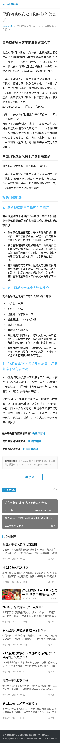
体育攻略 (49, 26)
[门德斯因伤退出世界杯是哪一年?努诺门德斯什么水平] (11, 594)
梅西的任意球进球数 (15, 567)
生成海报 (10, 490)
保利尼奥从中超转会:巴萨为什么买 (24, 630)
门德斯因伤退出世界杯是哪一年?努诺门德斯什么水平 (39, 592)
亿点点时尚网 (30, 449)
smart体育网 (11, 460)
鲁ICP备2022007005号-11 (45, 738)
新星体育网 (38, 433)
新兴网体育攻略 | (34, 735)
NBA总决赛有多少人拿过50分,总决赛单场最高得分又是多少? (29, 655)
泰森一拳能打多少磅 (15, 680)
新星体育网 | (8, 735)
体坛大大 (46, 735)
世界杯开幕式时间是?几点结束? (22, 607)
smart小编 (7, 26)
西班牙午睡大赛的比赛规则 (19, 544)
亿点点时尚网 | (20, 735)
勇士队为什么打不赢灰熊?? (19, 703)
